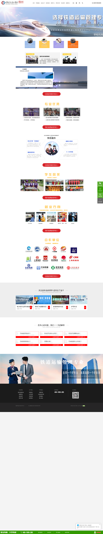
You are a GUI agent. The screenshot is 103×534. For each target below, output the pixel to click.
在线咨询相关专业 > (51, 94)
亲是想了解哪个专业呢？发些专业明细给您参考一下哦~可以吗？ (88, 526)
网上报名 (41, 398)
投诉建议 (41, 396)
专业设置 (63, 3)
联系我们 (31, 398)
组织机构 (48, 3)
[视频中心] (73, 3)
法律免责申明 (41, 394)
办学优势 (31, 394)
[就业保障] (79, 3)
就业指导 (21, 396)
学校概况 (38, 3)
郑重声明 (41, 392)
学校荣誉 (31, 396)
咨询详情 (67, 532)
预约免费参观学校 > (51, 127)
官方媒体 (58, 532)
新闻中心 (53, 3)
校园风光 (68, 3)
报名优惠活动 (21, 392)
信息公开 (43, 3)
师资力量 (58, 3)
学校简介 (31, 392)
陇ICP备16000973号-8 (20, 405)
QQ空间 (49, 532)
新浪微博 (40, 532)
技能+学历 (25, 307)
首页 (34, 3)
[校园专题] (76, 3)
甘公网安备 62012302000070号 (34, 405)
